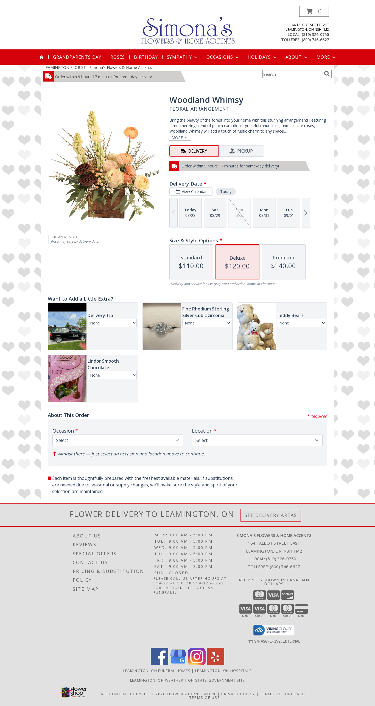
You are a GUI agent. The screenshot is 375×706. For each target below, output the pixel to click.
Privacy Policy (238, 693)
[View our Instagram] (197, 663)
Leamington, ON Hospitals (223, 670)
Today (225, 191)
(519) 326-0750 (315, 34)
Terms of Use (204, 697)
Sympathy (179, 57)
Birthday (146, 57)
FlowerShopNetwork (191, 693)
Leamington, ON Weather (157, 680)
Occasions (219, 57)
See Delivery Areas (271, 515)
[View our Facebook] (159, 663)
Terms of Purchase (282, 693)
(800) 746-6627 (315, 39)
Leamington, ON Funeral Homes (157, 670)
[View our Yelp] (215, 663)
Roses (117, 57)
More (323, 57)
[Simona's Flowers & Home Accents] (189, 27)
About (294, 57)
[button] (314, 11)
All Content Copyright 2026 (133, 693)
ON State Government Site (216, 680)
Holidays (259, 57)
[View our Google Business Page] (178, 663)
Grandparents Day (77, 57)
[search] (327, 74)
